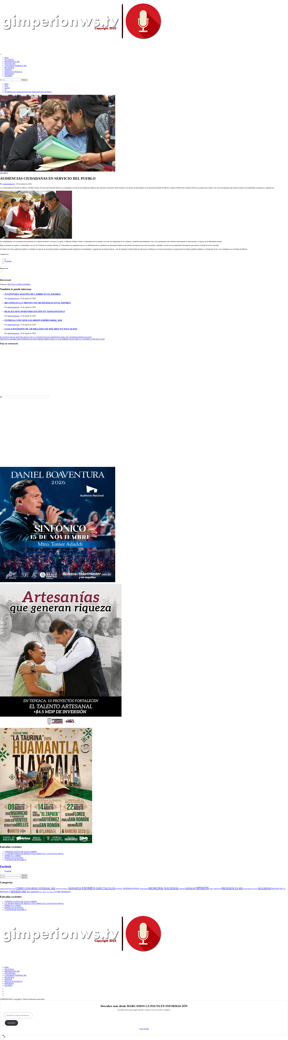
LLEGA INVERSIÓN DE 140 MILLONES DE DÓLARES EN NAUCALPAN (40, 329)
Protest (245, 889)
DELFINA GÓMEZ (14, 284)
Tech (48, 892)
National (182, 889)
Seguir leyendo (144, 1029)
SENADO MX (9, 64)
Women (51, 892)
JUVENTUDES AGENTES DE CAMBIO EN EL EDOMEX (32, 294)
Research (250, 889)
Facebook (5, 866)
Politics (211, 889)
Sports (44, 892)
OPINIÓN (8, 70)
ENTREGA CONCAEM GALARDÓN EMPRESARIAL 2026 (33, 320)
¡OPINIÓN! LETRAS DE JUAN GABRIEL (20, 852)
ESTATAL (119, 889)
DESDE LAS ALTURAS (13, 858)
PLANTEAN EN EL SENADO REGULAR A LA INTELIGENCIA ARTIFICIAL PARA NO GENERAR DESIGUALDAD (46, 337)
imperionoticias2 (9, 184)
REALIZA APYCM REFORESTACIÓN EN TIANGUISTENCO (34, 311)
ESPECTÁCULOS (105, 888)
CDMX (20, 888)
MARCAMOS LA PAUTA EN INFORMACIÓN (18, 46)
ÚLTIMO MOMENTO (62, 892)
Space (40, 892)
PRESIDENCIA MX (12, 62)
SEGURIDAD (264, 888)
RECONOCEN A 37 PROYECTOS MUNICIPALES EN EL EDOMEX (37, 303)
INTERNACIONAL (131, 888)
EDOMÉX (8, 76)
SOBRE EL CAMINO (12, 856)
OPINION (190, 888)
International (144, 889)
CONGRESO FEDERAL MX (15, 66)
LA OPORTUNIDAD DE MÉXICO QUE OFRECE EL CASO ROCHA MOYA (34, 854)
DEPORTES (9, 74)
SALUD (255, 889)
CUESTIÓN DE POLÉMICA (15, 860)
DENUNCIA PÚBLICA (13, 72)
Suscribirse (11, 1023)
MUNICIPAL (9, 68)
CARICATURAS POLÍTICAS (7, 888)
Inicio (6, 58)
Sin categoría (33, 891)
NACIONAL (9, 60)
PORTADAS (217, 889)
